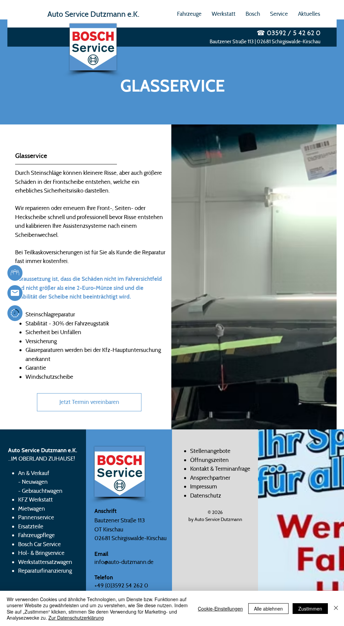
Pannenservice (36, 517)
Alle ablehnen (268, 608)
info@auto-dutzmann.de (124, 562)
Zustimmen (310, 608)
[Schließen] (336, 608)
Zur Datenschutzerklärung (76, 617)
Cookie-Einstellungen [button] (220, 608)
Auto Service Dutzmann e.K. (93, 14)
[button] (189, 13)
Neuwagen (35, 481)
